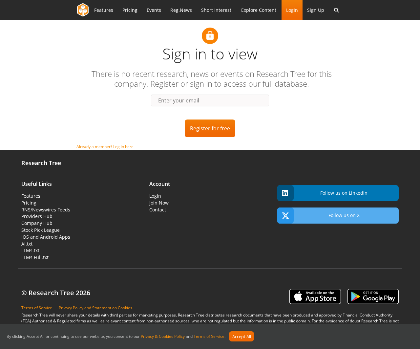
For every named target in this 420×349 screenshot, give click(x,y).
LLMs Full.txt (35, 257)
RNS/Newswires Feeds (45, 210)
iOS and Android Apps (45, 237)
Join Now (159, 203)
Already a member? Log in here (105, 146)
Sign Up (315, 10)
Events (154, 10)
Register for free (210, 128)
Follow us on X (344, 215)
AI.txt (26, 244)
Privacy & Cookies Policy (163, 336)
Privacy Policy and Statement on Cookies (95, 308)
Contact (157, 210)
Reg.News (181, 10)
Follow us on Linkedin (344, 193)
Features (103, 10)
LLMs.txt (30, 250)
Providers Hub (36, 216)
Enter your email (178, 100)
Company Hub (36, 223)
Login (292, 10)
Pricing (129, 10)
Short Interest (216, 10)
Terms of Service (209, 336)
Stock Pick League (40, 230)
